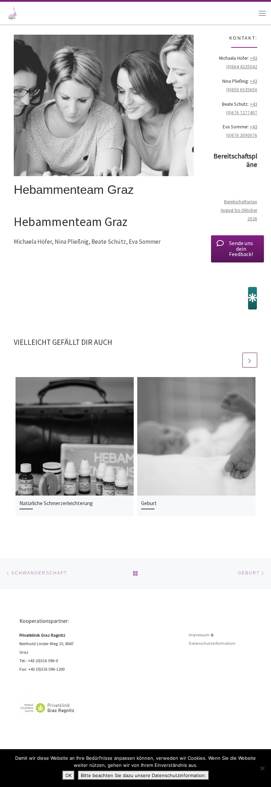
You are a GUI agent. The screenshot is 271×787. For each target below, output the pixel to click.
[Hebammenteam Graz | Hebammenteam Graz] (12, 12)
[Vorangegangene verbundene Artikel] (234, 360)
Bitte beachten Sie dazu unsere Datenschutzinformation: (143, 775)
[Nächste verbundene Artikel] (249, 360)
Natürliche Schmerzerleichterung (56, 503)
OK (68, 775)
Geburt (149, 503)
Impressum (199, 634)
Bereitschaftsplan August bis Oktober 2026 (239, 210)
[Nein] (262, 768)
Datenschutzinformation (212, 643)
